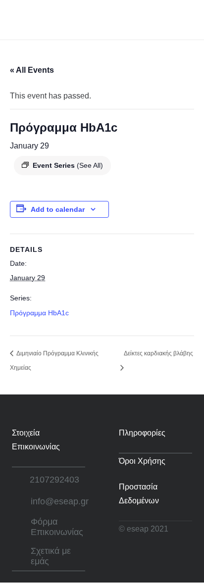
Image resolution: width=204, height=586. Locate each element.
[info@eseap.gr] (21, 502)
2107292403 (54, 480)
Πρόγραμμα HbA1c (39, 313)
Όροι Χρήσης (142, 461)
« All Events (32, 70)
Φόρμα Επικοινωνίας (57, 527)
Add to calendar (58, 209)
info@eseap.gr (60, 501)
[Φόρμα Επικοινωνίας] (21, 527)
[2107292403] (21, 480)
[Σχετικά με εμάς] (21, 556)
